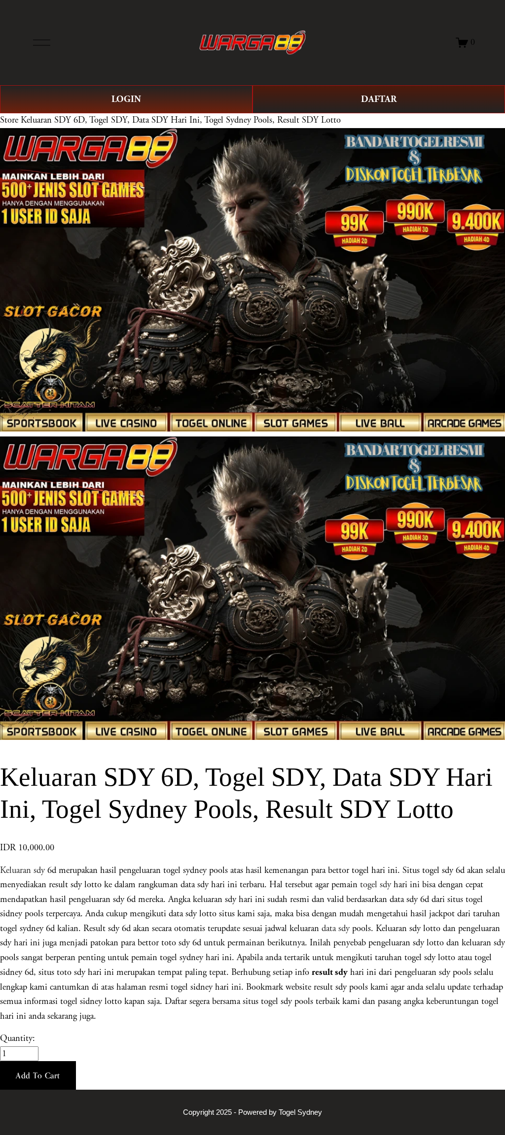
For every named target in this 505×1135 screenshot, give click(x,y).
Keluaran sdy (22, 870)
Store (9, 120)
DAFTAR (379, 99)
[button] (38, 1075)
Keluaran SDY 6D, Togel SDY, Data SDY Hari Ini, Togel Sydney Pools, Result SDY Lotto (181, 120)
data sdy (336, 929)
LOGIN (126, 99)
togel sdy (375, 885)
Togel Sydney (300, 1112)
